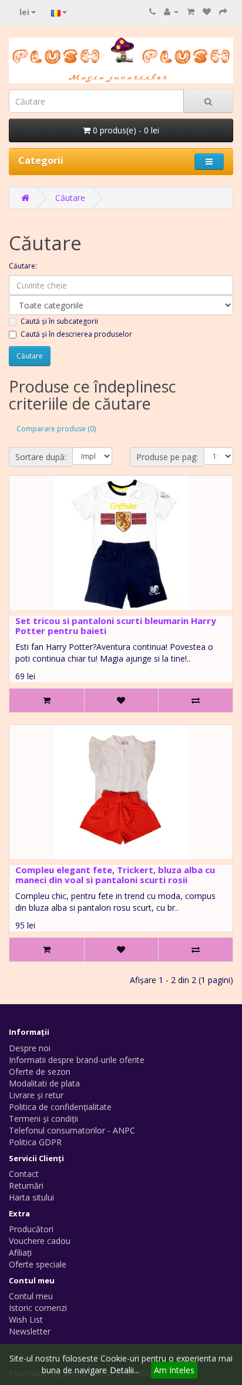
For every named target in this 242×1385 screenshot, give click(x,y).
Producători (31, 1229)
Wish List (26, 1319)
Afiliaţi (20, 1252)
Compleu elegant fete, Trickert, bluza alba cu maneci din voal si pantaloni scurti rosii (115, 875)
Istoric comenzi (38, 1307)
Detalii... (124, 1370)
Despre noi (30, 1048)
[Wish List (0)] (207, 11)
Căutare (70, 197)
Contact (24, 1173)
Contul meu (31, 1296)
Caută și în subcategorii (59, 321)
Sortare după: (40, 456)
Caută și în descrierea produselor (76, 334)
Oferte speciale (37, 1264)
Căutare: (23, 266)
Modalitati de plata (44, 1083)
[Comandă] (223, 11)
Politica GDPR (35, 1142)
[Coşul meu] (190, 11)
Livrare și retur (36, 1095)
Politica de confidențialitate (60, 1106)
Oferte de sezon (39, 1071)
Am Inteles (174, 1370)
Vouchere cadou (39, 1240)
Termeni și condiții (43, 1118)
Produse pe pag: (167, 456)
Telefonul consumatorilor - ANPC (72, 1130)
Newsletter (30, 1331)
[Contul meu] (171, 11)
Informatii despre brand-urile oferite (76, 1059)
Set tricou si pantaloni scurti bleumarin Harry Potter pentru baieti (115, 625)
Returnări (26, 1185)
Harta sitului (31, 1197)
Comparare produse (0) (56, 429)
